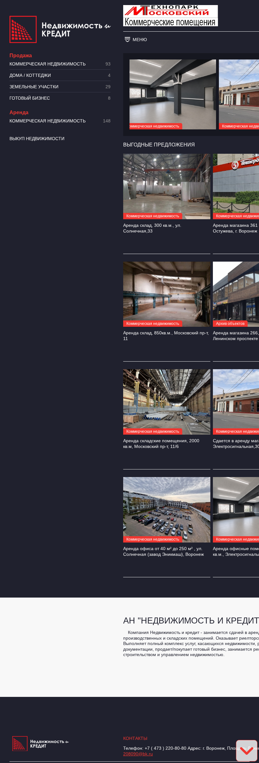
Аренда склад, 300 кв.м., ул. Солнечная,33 (152, 228)
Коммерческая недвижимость (60, 64)
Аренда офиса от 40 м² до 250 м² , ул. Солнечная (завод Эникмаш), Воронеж (163, 551)
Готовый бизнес (60, 98)
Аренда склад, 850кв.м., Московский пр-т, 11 (166, 335)
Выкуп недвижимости (36, 138)
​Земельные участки (60, 87)
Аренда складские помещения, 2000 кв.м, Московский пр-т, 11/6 (161, 443)
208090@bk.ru (138, 753)
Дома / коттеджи (60, 75)
